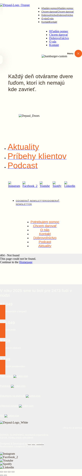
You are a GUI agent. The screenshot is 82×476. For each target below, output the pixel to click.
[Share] (5, 471)
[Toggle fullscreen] (9, 471)
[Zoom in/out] (12, 471)
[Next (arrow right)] (5, 475)
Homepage (25, 262)
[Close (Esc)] (1, 471)
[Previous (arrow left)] (1, 475)
